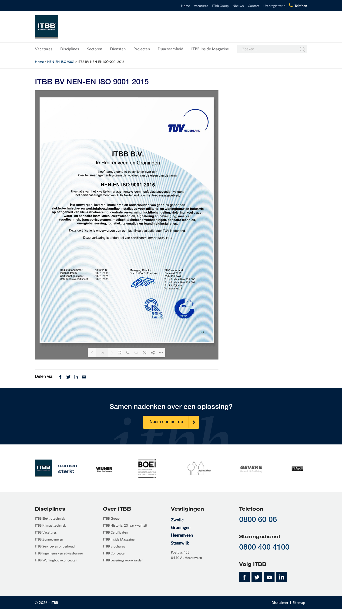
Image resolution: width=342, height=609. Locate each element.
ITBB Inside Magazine (210, 48)
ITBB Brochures (114, 546)
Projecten (142, 48)
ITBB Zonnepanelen (49, 539)
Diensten (118, 48)
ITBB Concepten (114, 553)
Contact (253, 6)
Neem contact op (166, 422)
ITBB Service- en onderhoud (55, 546)
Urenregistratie (274, 6)
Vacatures (201, 6)
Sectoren (94, 48)
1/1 (102, 352)
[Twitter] (68, 376)
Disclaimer (280, 602)
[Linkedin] (76, 376)
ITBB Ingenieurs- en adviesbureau (59, 553)
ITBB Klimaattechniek (50, 525)
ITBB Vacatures (46, 532)
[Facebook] (60, 376)
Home (185, 6)
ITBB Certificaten (115, 532)
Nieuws (238, 6)
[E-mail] (84, 376)
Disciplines (69, 48)
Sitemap (298, 602)
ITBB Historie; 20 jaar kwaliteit (125, 525)
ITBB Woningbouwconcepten (56, 560)
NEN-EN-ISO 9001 (60, 62)
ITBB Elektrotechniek (50, 518)
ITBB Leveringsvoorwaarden (123, 560)
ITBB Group (220, 6)
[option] (121, 468)
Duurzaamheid (170, 48)
